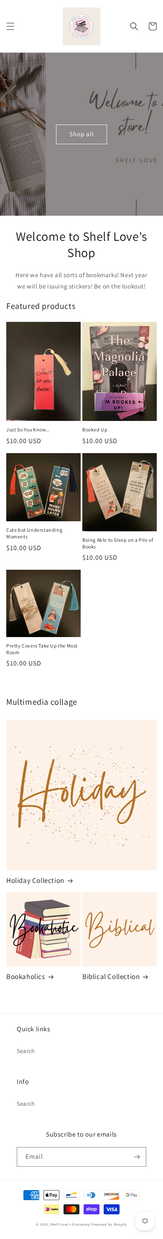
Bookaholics (25, 976)
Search (26, 1051)
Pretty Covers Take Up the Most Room (42, 648)
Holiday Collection (35, 880)
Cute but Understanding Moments (34, 533)
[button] (10, 26)
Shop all (81, 134)
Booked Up (94, 429)
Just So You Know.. (27, 429)
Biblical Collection (111, 976)
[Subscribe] (136, 1157)
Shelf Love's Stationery (70, 1224)
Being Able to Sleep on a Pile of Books (117, 543)
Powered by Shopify (109, 1224)
